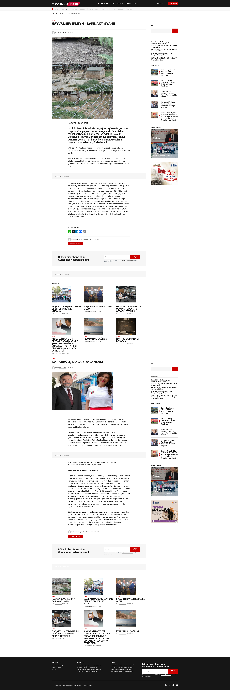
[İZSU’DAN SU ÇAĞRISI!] (99, 326)
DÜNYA (113, 663)
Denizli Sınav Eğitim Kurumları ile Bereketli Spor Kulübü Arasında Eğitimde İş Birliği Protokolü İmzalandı (164, 59)
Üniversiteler (104, 9)
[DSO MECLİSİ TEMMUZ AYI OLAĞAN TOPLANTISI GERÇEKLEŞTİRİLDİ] (131, 294)
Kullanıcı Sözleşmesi (127, 260)
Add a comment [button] (76, 244)
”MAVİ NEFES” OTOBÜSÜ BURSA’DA (87, 671)
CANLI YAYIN (173, 3)
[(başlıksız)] (164, 136)
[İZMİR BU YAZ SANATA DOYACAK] (131, 326)
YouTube (56, 9)
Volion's (91, 685)
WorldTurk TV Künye (58, 665)
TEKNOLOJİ (80, 663)
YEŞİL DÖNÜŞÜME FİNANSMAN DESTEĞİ (122, 665)
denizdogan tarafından (159, 155)
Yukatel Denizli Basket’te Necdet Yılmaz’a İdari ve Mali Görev (164, 50)
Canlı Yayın (64, 9)
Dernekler (83, 9)
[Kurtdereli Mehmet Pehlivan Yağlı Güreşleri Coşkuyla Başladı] (154, 104)
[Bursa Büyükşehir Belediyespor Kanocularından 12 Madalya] (154, 72)
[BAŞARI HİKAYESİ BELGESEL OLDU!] (99, 294)
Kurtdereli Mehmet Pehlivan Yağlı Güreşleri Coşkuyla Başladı (161, 54)
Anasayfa (54, 13)
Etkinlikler (121, 9)
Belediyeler (74, 9)
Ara (152, 25)
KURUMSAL (55, 663)
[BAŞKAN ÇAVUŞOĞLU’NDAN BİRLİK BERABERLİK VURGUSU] (67, 294)
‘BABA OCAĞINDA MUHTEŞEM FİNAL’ (121, 669)
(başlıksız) (157, 138)
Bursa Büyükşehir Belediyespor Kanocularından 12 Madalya (160, 42)
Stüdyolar (129, 9)
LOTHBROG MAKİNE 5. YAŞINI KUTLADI (88, 667)
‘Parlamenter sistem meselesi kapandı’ (122, 671)
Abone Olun (135, 257)
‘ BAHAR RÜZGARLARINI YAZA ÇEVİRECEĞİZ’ (89, 669)
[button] (53, 4)
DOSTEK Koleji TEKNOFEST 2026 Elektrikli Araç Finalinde (164, 46)
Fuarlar (113, 9)
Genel (54, 20)
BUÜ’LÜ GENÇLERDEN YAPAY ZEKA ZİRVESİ (89, 665)
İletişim (54, 669)
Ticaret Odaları (93, 9)
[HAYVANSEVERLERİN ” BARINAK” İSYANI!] (67, 586)
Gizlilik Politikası (56, 667)
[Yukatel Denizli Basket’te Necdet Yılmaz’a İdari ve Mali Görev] (154, 93)
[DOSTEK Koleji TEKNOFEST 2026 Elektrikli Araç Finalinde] (154, 83)
